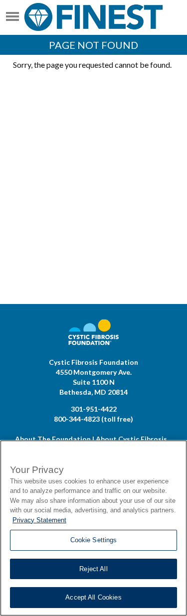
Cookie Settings (93, 540)
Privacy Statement (39, 520)
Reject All (93, 569)
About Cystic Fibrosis (131, 439)
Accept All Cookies (93, 597)
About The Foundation (53, 439)
